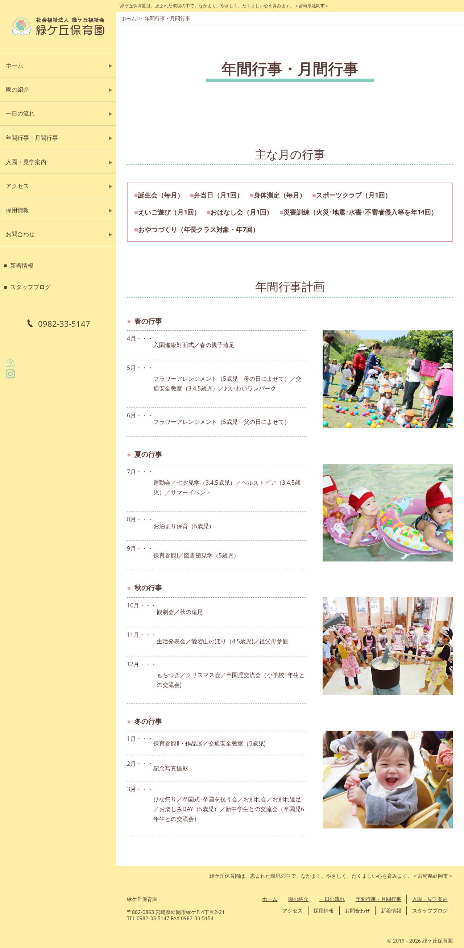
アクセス (17, 186)
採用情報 (17, 210)
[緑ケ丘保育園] (58, 26)
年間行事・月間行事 (32, 138)
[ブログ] (13, 364)
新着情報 (21, 266)
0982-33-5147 (64, 323)
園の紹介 (17, 89)
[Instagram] (13, 376)
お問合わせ (20, 234)
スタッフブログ (30, 287)
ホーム (14, 65)
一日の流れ (20, 113)
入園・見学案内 (26, 162)
